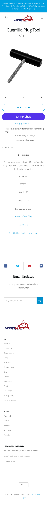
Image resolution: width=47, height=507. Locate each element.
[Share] (6, 266)
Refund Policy (9, 367)
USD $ (22, 485)
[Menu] (42, 18)
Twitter (6, 421)
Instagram (7, 430)
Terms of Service (10, 400)
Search (6, 376)
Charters (7, 386)
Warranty (7, 362)
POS (26, 494)
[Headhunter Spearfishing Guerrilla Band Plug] (14, 216)
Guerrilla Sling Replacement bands (23, 233)
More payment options (23, 123)
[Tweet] (18, 266)
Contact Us (8, 348)
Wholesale (7, 381)
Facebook (7, 416)
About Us (7, 343)
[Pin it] (29, 266)
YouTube (7, 435)
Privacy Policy (9, 395)
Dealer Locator (9, 353)
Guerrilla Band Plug (23, 216)
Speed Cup (23, 224)
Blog (5, 372)
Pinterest (7, 425)
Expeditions (8, 391)
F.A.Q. (6, 358)
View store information (25, 140)
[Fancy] (41, 266)
